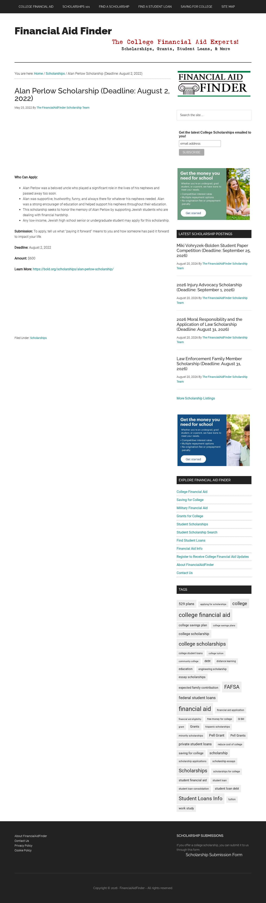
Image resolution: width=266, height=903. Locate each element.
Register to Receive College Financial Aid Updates (213, 557)
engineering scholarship (212, 669)
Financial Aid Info (189, 549)
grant (181, 727)
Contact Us (185, 573)
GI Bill (241, 719)
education (185, 669)
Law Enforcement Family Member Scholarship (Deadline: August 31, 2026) (209, 363)
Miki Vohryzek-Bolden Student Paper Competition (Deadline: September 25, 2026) (214, 250)
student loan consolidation (194, 788)
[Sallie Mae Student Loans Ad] (213, 219)
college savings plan (193, 625)
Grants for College (190, 516)
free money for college (219, 719)
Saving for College (190, 500)
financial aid (195, 708)
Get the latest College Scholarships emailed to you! (215, 134)
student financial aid (193, 780)
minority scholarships (191, 735)
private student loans (195, 744)
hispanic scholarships (217, 726)
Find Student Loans (191, 540)
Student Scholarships (192, 524)
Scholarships (38, 338)
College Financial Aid (192, 492)
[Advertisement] (92, 145)
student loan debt (227, 788)
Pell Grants (238, 735)
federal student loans (197, 697)
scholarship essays (223, 761)
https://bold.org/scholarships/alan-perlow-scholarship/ (73, 269)
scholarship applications (192, 761)
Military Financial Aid (192, 508)
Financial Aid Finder (63, 31)
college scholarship (194, 634)
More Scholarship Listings (196, 398)
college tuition (216, 653)
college (239, 603)
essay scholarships (192, 677)
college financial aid (204, 615)
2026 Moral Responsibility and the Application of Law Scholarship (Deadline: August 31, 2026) (209, 324)
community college (188, 661)
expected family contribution (198, 688)
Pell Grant (216, 735)
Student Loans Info (200, 798)
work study (186, 808)
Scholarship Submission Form (214, 854)
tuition (232, 799)
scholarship (218, 753)
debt (207, 661)
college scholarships (202, 644)
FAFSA (231, 687)
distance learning (226, 661)
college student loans (191, 653)
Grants (194, 726)
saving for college (191, 753)
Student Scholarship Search (197, 532)
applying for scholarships (213, 604)
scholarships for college (226, 771)
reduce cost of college (230, 744)
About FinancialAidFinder (195, 565)
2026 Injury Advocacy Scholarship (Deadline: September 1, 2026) (209, 287)
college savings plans (224, 625)
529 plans (186, 604)
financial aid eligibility (190, 719)
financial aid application (230, 710)
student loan (220, 780)
